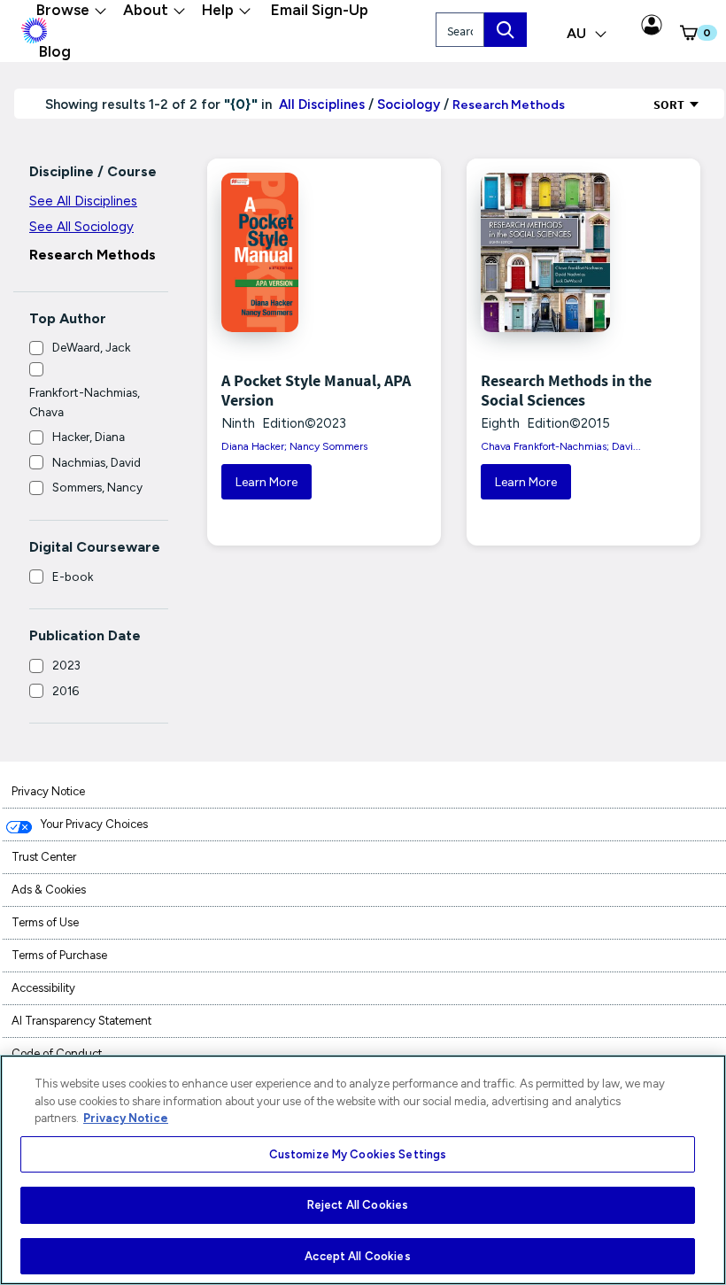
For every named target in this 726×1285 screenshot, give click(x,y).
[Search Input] (505, 29)
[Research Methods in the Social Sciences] (544, 252)
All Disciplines (320, 104)
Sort (670, 104)
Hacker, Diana (88, 437)
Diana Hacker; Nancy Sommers (294, 446)
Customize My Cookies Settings (358, 1154)
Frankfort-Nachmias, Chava (84, 402)
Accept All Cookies (357, 1256)
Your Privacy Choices (94, 824)
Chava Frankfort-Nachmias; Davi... (561, 446)
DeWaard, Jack (91, 347)
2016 (65, 691)
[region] (363, 1170)
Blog (55, 51)
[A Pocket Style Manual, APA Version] (285, 252)
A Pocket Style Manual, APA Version (316, 390)
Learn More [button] (266, 482)
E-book (72, 576)
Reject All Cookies (357, 1204)
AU (578, 33)
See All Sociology (81, 227)
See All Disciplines (83, 201)
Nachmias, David (96, 462)
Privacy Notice (125, 1118)
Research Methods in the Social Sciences (566, 390)
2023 (66, 665)
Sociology (408, 104)
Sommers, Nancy (97, 487)
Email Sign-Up (319, 10)
